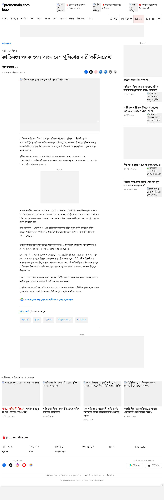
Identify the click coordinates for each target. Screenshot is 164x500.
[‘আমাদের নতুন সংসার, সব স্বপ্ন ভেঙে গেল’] (21, 393)
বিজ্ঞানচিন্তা (59, 447)
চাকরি (71, 19)
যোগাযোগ (97, 475)
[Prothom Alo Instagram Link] (18, 465)
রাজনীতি (24, 19)
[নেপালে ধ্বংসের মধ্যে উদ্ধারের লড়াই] (134, 7)
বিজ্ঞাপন (64, 475)
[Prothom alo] (19, 7)
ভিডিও (90, 19)
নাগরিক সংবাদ (7, 447)
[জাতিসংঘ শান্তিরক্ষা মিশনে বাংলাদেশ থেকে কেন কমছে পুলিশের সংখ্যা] (154, 118)
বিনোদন (63, 19)
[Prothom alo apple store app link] (153, 466)
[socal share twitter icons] (91, 73)
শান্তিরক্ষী (25, 320)
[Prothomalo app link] (135, 466)
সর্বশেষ (5, 19)
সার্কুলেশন (74, 475)
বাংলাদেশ (14, 19)
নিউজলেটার (110, 475)
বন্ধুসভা (111, 447)
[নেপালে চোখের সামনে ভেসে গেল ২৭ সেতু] (61, 7)
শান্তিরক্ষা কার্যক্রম (64, 320)
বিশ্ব (31, 19)
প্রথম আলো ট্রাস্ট (88, 447)
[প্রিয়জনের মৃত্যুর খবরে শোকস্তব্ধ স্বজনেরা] (154, 172)
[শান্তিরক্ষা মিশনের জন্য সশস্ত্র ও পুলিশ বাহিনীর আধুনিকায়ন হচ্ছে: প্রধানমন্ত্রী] (154, 97)
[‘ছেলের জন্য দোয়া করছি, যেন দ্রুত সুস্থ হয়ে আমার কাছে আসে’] (154, 192)
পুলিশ (37, 320)
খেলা (55, 19)
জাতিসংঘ (48, 320)
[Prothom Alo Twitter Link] (12, 465)
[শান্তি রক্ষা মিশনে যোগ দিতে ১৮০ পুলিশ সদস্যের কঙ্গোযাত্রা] (61, 393)
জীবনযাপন (81, 19)
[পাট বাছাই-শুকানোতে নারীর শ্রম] (97, 7)
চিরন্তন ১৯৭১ (140, 447)
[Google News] (31, 465)
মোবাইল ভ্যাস (60, 451)
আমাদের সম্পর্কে (51, 475)
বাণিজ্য (39, 19)
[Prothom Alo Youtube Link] (25, 465)
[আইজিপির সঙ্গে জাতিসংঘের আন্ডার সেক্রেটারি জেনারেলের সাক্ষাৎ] (143, 393)
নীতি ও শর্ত (86, 475)
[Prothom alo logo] (15, 438)
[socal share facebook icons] (86, 73)
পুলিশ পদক (81, 320)
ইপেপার (5, 451)
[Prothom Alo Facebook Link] (5, 465)
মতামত (47, 19)
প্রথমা (31, 451)
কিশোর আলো (34, 447)
